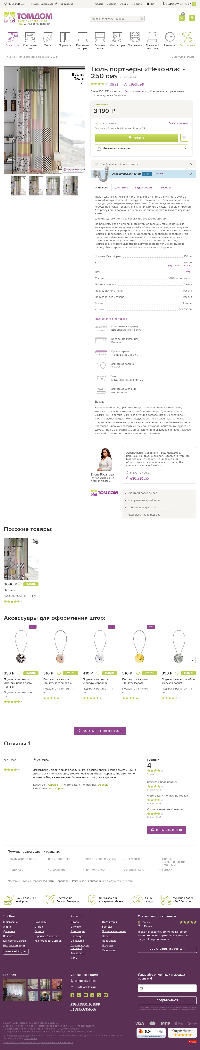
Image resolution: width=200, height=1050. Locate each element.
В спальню (77, 940)
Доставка (9, 931)
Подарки (107, 945)
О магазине (10, 922)
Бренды (107, 926)
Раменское (79, 881)
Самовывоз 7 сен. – (109, 128)
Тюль (74, 957)
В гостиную (78, 931)
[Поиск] (142, 18)
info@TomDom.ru (85, 987)
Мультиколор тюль (23, 859)
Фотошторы (109, 922)
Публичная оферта (13, 1042)
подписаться (167, 1000)
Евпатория (95, 881)
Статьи (39, 926)
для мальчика (95, 869)
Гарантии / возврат (47, 936)
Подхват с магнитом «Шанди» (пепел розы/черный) (18, 683)
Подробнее (120, 95)
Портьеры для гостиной (80, 947)
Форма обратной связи (85, 1003)
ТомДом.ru (25, 1022)
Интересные (132, 859)
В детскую (77, 936)
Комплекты (78, 953)
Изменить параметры (116, 148)
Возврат (111, 4)
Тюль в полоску (59, 859)
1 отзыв (113, 83)
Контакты (137, 4)
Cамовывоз (47, 4)
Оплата (99, 4)
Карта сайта (66, 1042)
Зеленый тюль (134, 869)
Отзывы (124, 4)
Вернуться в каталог (183, 56)
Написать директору (83, 1008)
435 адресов (66, 4)
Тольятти (48, 881)
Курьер (35, 4)
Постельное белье (114, 931)
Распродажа (109, 950)
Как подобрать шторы (48, 940)
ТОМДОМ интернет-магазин (28, 17)
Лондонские (56, 869)
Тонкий (167, 869)
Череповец (63, 881)
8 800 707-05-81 (140, 472)
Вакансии (40, 922)
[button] (13, 559)
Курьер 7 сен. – (135, 128)
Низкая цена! (101, 104)
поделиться (136, 83)
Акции (7, 926)
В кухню (76, 926)
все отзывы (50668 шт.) (167, 948)
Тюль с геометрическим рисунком (173, 862)
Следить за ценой (178, 123)
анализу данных (18, 1035)
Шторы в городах (14, 945)
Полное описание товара (111, 318)
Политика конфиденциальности (42, 1042)
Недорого (16, 869)
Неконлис (10, 590)
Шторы (75, 922)
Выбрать (158, 173)
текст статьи (30, 1038)
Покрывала (109, 940)
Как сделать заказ (14, 940)
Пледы (106, 936)
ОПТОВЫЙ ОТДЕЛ (16, 951)
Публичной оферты (187, 1007)
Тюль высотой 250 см (101, 859)
